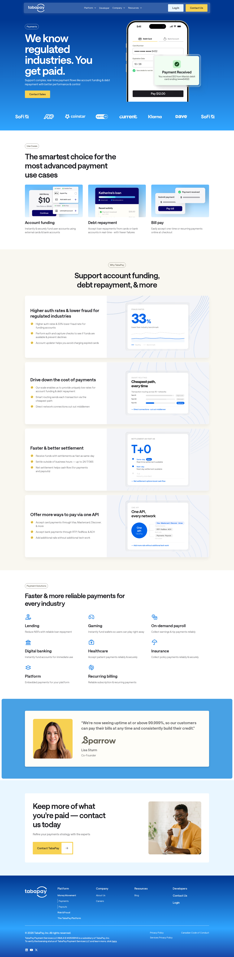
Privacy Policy (157, 932)
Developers (180, 888)
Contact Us (180, 895)
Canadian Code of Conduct (195, 932)
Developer (104, 8)
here (114, 941)
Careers (100, 901)
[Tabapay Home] (47, 8)
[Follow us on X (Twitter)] (36, 950)
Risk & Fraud (64, 912)
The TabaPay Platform (69, 918)
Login (176, 902)
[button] (90, 8)
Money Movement (67, 895)
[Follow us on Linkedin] (26, 950)
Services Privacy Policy (161, 937)
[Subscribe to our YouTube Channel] (31, 950)
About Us (100, 895)
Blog (136, 895)
